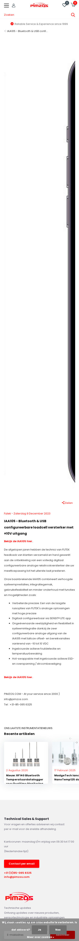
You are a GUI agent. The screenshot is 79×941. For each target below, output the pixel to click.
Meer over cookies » (40, 937)
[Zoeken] (73, 15)
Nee (58, 929)
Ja (39, 929)
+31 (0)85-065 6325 (18, 873)
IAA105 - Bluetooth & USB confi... (27, 31)
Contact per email (22, 864)
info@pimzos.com (17, 877)
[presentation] (70, 739)
